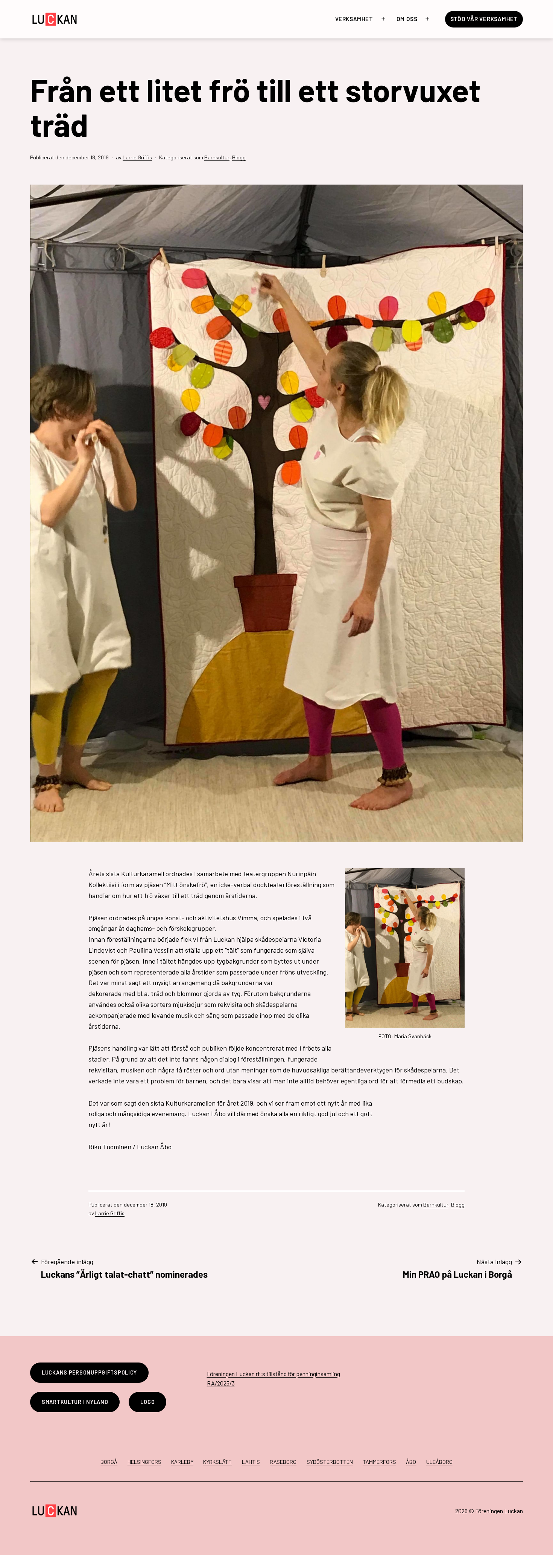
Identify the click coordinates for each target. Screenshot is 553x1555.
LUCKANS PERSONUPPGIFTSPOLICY (89, 1372)
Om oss (407, 18)
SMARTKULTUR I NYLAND (75, 1402)
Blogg (239, 157)
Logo (147, 1402)
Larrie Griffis (137, 157)
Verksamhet (354, 18)
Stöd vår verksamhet (484, 18)
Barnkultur (216, 157)
